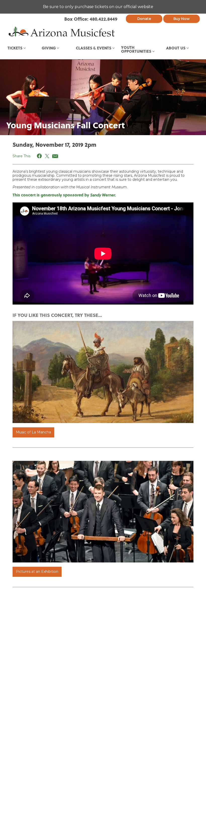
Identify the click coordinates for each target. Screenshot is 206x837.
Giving (49, 48)
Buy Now (181, 18)
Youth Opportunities (136, 49)
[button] (39, 156)
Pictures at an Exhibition (37, 571)
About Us (176, 48)
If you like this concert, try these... (57, 315)
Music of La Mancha (33, 432)
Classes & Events (94, 48)
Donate (144, 18)
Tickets (15, 48)
